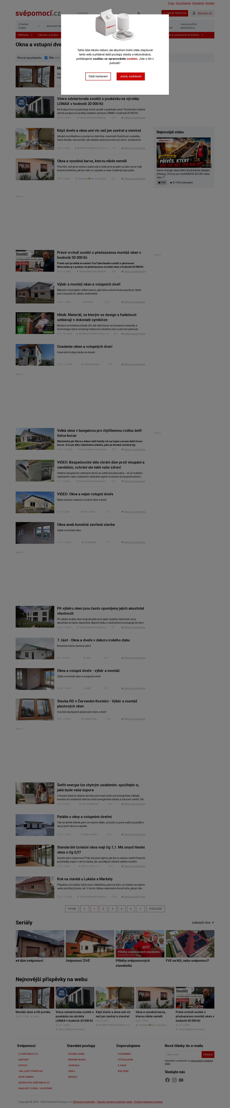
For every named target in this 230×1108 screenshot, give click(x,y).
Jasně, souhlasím (131, 76)
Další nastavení (98, 76)
